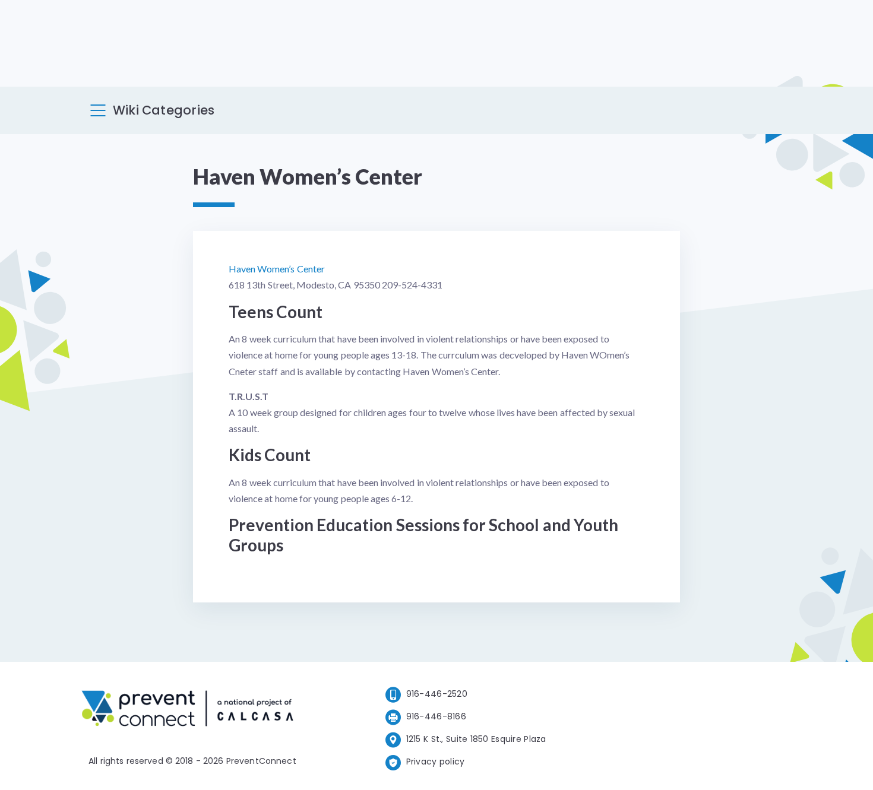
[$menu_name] (98, 110)
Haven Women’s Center (277, 268)
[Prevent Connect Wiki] (187, 710)
